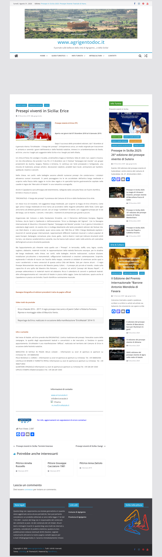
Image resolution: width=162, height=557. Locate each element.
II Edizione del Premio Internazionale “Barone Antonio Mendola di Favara (127, 284)
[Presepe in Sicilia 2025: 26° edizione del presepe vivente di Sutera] (129, 122)
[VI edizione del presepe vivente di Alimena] (117, 342)
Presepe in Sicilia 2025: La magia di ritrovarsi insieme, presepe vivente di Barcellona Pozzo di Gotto (136, 195)
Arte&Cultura (95, 56)
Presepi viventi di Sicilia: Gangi (89, 446)
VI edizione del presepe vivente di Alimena (135, 341)
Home (42, 56)
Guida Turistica (58, 56)
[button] (46, 56)
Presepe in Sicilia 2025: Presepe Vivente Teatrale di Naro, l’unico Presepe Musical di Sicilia (63, 4)
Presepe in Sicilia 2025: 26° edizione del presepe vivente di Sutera (128, 154)
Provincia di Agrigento (77, 517)
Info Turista (77, 56)
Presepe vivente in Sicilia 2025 (121, 145)
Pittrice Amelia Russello (24, 465)
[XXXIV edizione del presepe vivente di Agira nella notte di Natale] (117, 357)
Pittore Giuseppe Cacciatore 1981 (57, 465)
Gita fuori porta (135, 141)
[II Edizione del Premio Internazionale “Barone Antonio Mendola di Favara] (129, 259)
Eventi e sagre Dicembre (132, 137)
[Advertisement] (81, 76)
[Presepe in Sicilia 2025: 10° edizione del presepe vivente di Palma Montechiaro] (117, 215)
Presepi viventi (21, 105)
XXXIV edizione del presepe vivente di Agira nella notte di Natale (136, 354)
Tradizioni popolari (35, 105)
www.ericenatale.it (59, 395)
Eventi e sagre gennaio (119, 141)
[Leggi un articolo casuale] (146, 56)
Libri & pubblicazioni (130, 273)
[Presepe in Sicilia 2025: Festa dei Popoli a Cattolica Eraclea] (117, 232)
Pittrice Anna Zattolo (91, 463)
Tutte (47, 105)
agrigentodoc (37, 116)
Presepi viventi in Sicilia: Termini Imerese (34, 446)
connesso (28, 489)
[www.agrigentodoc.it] (16, 56)
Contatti (112, 56)
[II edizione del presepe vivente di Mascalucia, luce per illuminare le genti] (117, 327)
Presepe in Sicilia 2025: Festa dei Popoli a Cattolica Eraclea (135, 230)
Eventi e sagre (116, 137)
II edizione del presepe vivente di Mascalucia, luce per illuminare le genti (135, 325)
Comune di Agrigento (77, 512)
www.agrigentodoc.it (81, 42)
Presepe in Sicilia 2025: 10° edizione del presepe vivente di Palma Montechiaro (136, 214)
